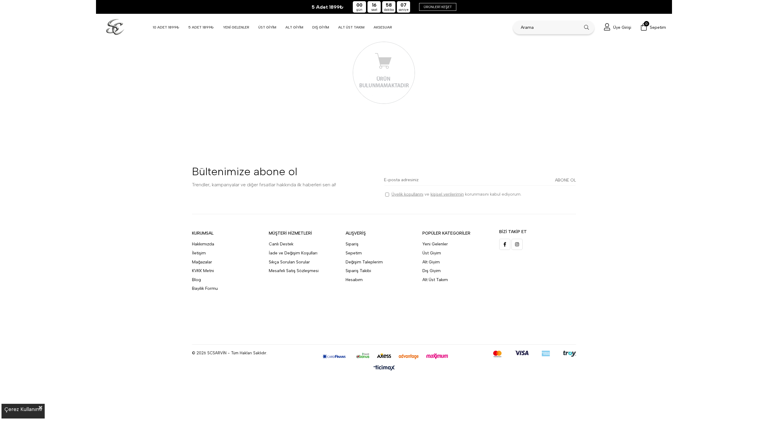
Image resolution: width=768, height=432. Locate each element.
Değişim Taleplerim (364, 262)
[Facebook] (504, 244)
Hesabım (354, 279)
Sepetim (354, 253)
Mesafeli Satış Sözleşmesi (294, 270)
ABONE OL (565, 180)
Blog (196, 279)
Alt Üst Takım (435, 279)
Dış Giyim (431, 270)
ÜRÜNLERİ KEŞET (438, 7)
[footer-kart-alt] (384, 356)
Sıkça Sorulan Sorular (289, 262)
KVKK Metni (203, 270)
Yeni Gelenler (435, 244)
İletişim (199, 253)
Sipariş (352, 244)
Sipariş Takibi (358, 270)
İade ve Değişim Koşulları (293, 253)
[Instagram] (517, 244)
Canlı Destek (281, 244)
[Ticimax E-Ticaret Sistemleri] (384, 368)
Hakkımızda (203, 244)
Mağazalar (202, 262)
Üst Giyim (431, 253)
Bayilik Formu (205, 288)
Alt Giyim (431, 262)
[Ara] (586, 27)
